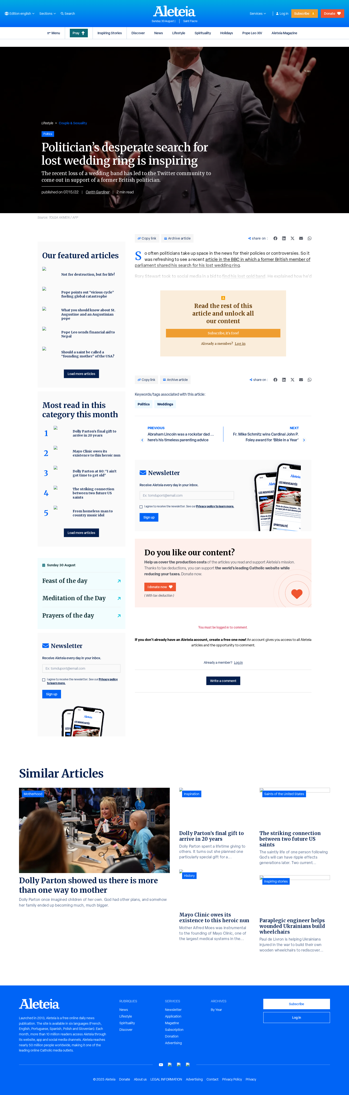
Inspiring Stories (110, 33)
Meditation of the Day (74, 598)
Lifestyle (178, 33)
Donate (329, 13)
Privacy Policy (232, 1079)
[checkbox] (141, 506)
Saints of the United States (284, 794)
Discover (138, 33)
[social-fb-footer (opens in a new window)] (170, 1064)
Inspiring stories (276, 881)
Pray (76, 33)
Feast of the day (64, 581)
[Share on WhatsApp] (309, 238)
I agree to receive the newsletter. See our (189, 506)
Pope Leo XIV (252, 33)
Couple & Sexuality (73, 123)
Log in (284, 13)
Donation (172, 1036)
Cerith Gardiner (97, 192)
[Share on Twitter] (292, 238)
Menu (56, 33)
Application (173, 1016)
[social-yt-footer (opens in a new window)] (161, 1064)
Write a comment (223, 680)
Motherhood (33, 794)
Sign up (149, 517)
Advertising (173, 1043)
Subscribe (301, 13)
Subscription (174, 1030)
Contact (212, 1079)
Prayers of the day (68, 615)
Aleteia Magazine (284, 33)
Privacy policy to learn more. (215, 506)
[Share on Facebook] (275, 238)
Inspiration (191, 794)
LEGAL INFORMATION (166, 1079)
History (189, 876)
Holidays (226, 33)
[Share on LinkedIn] (284, 238)
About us (140, 1079)
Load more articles (81, 373)
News (158, 33)
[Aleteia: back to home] (174, 11)
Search (70, 13)
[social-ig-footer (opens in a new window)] (188, 1064)
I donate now (157, 587)
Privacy (251, 1079)
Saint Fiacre (190, 21)
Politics (144, 404)
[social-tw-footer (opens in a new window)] (179, 1064)
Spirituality (203, 33)
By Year (216, 1010)
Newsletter (173, 1010)
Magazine (172, 1023)
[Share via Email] (301, 238)
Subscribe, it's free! (223, 333)
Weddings (165, 404)
